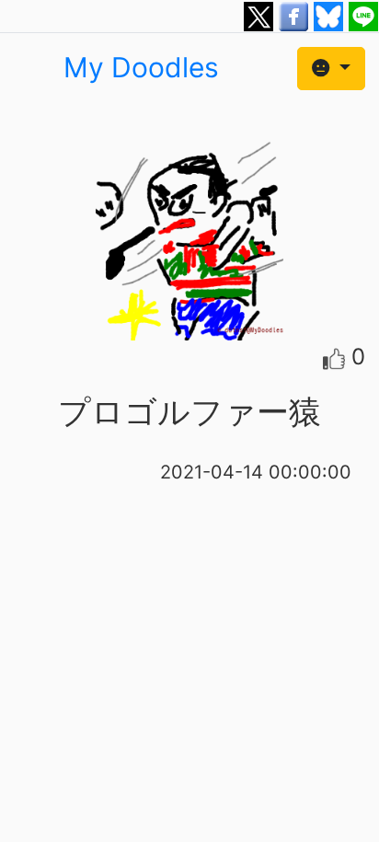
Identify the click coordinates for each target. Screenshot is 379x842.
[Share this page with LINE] (363, 15)
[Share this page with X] (261, 15)
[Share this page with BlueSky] (331, 15)
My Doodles (141, 67)
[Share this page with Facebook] (296, 15)
